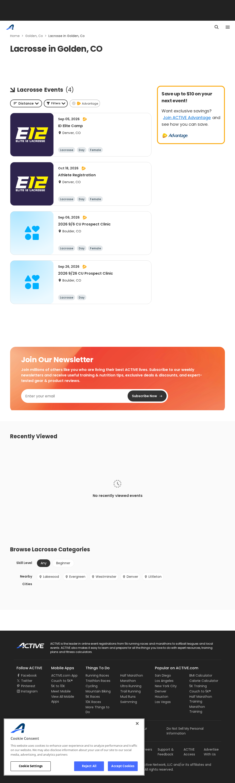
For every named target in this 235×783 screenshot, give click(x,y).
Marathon (128, 680)
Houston (161, 696)
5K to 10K (58, 686)
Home (15, 36)
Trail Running (130, 691)
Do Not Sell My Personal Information (185, 731)
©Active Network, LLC (151, 764)
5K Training (198, 686)
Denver (132, 576)
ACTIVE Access (189, 752)
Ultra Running (130, 686)
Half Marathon (131, 675)
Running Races (97, 675)
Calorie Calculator (203, 680)
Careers (146, 749)
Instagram (29, 691)
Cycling (92, 686)
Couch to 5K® (62, 680)
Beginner (63, 563)
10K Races (93, 702)
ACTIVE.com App (64, 675)
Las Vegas (163, 702)
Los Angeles (164, 680)
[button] (56, 103)
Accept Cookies (122, 766)
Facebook (29, 675)
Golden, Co (34, 36)
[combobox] (26, 103)
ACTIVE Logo (26, 644)
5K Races (93, 696)
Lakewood (51, 576)
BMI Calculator (200, 675)
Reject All (89, 766)
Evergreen (77, 576)
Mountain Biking (98, 691)
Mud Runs (128, 696)
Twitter (26, 680)
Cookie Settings (30, 766)
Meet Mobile (61, 691)
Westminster (106, 576)
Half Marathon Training (200, 699)
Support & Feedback (166, 752)
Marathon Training (197, 709)
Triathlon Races (98, 680)
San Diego (163, 675)
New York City (166, 686)
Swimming (128, 702)
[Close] (137, 723)
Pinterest (28, 686)
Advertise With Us (211, 752)
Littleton (155, 576)
